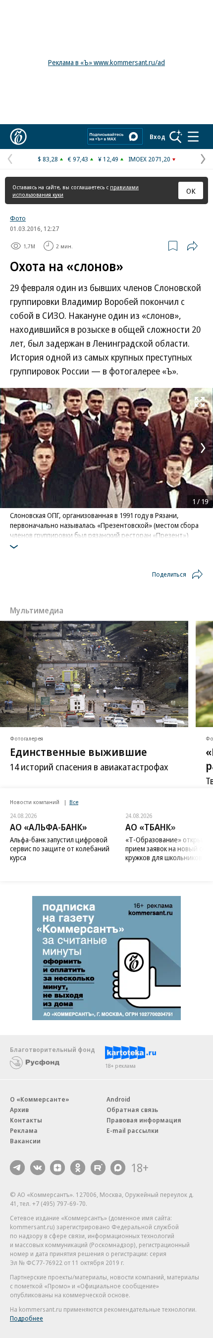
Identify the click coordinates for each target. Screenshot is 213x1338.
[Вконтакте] (37, 1167)
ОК (191, 191)
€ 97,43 (78, 158)
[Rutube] (98, 1167)
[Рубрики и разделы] (193, 136)
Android (118, 1099)
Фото (18, 218)
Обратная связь (132, 1109)
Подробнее (26, 1318)
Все (73, 802)
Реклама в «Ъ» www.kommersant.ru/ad (106, 62)
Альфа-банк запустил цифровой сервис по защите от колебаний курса (59, 848)
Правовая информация (143, 1119)
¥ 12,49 (108, 158)
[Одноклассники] (77, 1167)
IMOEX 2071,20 (149, 158)
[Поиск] (175, 136)
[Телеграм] (17, 1167)
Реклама (24, 1130)
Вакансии (25, 1140)
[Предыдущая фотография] (10, 448)
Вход (157, 136)
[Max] (117, 1167)
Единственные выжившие (78, 751)
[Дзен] (57, 1167)
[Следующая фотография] (203, 448)
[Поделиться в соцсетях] (192, 246)
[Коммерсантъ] (18, 136)
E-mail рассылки (132, 1130)
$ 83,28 (48, 158)
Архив (19, 1109)
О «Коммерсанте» (39, 1099)
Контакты (26, 1119)
